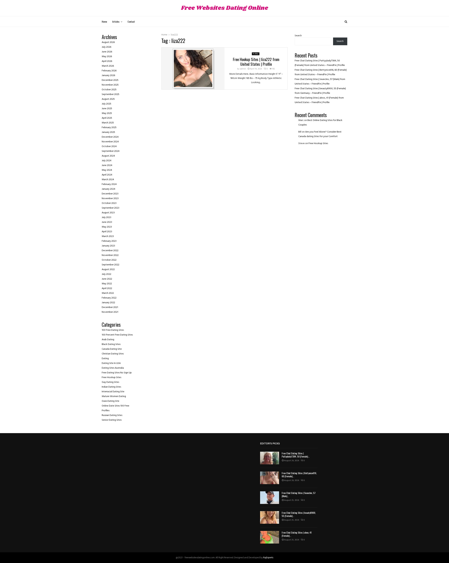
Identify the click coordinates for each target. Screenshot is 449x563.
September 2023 (110, 208)
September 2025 (110, 94)
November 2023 (110, 198)
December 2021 (110, 307)
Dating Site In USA (111, 363)
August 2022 (108, 269)
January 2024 (108, 189)
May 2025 (107, 113)
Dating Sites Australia (113, 368)
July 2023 (106, 217)
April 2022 (107, 288)
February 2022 (109, 298)
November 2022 (110, 255)
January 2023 (108, 246)
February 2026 (109, 71)
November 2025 (110, 85)
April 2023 (107, 232)
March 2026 (108, 66)
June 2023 (107, 222)
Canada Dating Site (112, 349)
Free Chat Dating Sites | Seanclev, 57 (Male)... (299, 494)
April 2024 (107, 175)
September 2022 (110, 265)
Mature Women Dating (114, 396)
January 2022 (108, 303)
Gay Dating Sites (110, 382)
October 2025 (109, 90)
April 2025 (107, 118)
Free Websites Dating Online (224, 8)
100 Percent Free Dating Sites (117, 335)
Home (104, 21)
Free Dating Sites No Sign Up (117, 373)
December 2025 (110, 80)
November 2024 (110, 142)
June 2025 (107, 109)
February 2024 (109, 184)
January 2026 (108, 75)
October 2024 (109, 146)
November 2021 (110, 312)
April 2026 (107, 61)
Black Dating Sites (111, 344)
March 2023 (108, 236)
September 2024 (110, 151)
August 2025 (108, 99)
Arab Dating (108, 340)
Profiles (256, 53)
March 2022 (108, 293)
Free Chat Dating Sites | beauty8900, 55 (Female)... (299, 514)
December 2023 (110, 194)
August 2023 (108, 213)
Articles (115, 21)
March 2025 (108, 123)
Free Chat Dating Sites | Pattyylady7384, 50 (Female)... (296, 454)
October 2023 (109, 203)
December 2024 (110, 137)
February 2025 (109, 128)
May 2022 (107, 284)
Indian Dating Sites (111, 387)
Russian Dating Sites (112, 415)
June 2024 (107, 165)
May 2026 (107, 57)
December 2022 (110, 251)
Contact (131, 21)
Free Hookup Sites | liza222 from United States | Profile (256, 61)
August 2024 (108, 156)
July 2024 (106, 161)
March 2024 (108, 180)
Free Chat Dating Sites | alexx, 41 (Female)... (297, 534)
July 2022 (106, 274)
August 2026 (108, 42)
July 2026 (106, 47)
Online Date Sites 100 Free (115, 406)
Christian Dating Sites (113, 354)
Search (298, 36)
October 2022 (109, 260)
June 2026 (107, 52)
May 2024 (107, 170)
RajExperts (268, 557)
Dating (105, 359)
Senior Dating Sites (112, 420)
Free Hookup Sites (111, 377)
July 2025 (106, 104)
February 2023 (109, 241)
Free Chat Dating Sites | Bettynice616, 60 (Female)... (299, 474)
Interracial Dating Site (113, 392)
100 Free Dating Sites (113, 330)
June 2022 (107, 279)
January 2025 (108, 132)
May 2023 (107, 227)
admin (243, 69)
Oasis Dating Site (110, 401)
